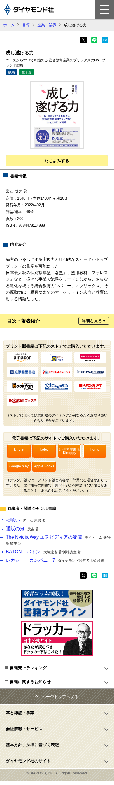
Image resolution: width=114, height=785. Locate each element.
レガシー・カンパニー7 (55, 560)
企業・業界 (46, 25)
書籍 (26, 25)
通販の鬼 (22, 528)
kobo (44, 449)
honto (94, 449)
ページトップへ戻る (60, 696)
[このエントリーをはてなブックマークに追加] (105, 42)
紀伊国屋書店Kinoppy (69, 451)
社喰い (25, 519)
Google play (19, 466)
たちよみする (57, 160)
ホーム (9, 25)
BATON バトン (43, 551)
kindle (19, 449)
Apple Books (44, 466)
